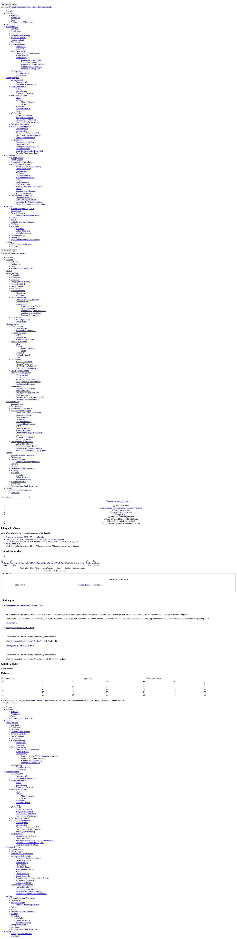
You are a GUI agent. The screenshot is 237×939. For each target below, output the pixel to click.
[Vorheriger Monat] (5, 565)
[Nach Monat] (35, 563)
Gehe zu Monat (59, 571)
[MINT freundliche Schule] (121, 514)
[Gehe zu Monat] (78, 563)
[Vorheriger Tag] (14, 565)
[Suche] (67, 563)
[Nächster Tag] (89, 565)
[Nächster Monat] (96, 565)
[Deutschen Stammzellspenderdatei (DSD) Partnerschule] (121, 512)
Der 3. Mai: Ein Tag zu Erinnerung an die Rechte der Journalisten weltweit (35, 539)
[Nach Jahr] (24, 563)
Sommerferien (84, 585)
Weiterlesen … (11, 623)
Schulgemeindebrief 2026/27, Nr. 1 (24, 641)
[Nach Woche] (47, 563)
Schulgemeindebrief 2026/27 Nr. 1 (20, 628)
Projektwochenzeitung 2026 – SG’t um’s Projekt (25, 537)
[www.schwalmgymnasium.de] (26, 7)
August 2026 (87, 678)
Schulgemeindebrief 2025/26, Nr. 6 (24, 659)
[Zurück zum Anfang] (2, 2)
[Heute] (59, 563)
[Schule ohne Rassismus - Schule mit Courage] (121, 508)
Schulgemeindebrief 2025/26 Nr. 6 (20, 646)
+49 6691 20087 (42, 700)
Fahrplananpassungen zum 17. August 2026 (24, 605)
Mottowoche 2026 (13, 544)
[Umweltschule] (121, 510)
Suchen (4, 497)
